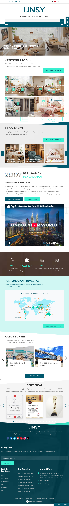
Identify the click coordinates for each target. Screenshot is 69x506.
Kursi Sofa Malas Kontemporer (26, 476)
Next (66, 153)
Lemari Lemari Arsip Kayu (25, 482)
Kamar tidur (56, 79)
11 (43, 421)
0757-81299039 (44, 481)
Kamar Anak (56, 100)
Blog (2, 484)
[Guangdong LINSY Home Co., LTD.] (34, 9)
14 (52, 421)
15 (55, 421)
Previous (2, 153)
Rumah (3, 475)
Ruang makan (13, 100)
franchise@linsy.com (46, 484)
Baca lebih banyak (52, 70)
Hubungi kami (32, 199)
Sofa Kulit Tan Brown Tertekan (26, 488)
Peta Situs (4, 487)
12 (46, 421)
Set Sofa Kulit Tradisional (25, 491)
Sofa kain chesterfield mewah (26, 473)
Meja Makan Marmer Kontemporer (26, 485)
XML (2, 490)
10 (40, 421)
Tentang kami (5, 478)
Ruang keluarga (13, 79)
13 (49, 421)
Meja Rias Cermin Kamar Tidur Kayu (26, 479)
